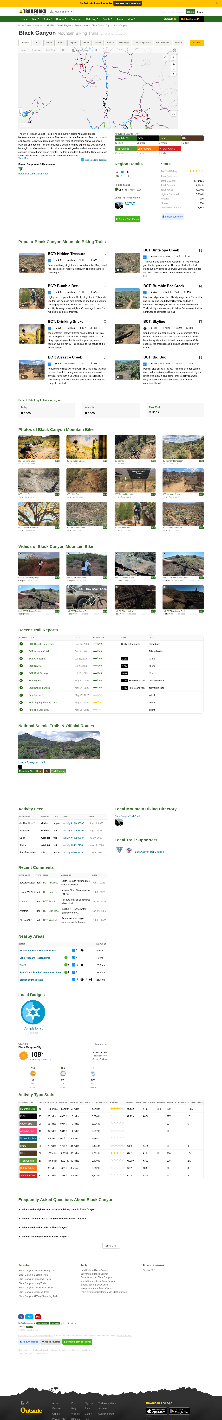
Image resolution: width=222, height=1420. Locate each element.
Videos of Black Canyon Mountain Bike (55, 546)
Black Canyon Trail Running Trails (36, 1287)
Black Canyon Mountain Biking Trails (37, 1270)
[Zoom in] (173, 64)
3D (173, 114)
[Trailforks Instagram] (26, 1402)
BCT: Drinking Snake (65, 321)
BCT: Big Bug (155, 357)
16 (25, 341)
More (130, 19)
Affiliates (102, 1408)
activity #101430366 (73, 823)
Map (34, 19)
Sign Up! (89, 1403)
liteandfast (154, 644)
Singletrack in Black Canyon (95, 1284)
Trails (47, 19)
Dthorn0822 (26, 920)
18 (121, 270)
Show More (111, 1245)
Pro (73, 1403)
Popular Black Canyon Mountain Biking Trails (62, 241)
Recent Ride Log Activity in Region (39, 400)
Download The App (159, 1403)
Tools (87, 1408)
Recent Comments (36, 867)
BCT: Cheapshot (37, 658)
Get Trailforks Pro (191, 19)
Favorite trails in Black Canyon (96, 1277)
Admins (21, 1326)
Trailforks (43, 1323)
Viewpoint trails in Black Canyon (97, 1288)
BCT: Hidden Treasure (66, 253)
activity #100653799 (73, 830)
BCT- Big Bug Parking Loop (43, 702)
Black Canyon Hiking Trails (32, 1283)
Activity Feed (31, 809)
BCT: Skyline (154, 321)
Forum (106, 1413)
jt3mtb (152, 658)
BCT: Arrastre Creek (65, 357)
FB (21, 1316)
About (55, 1403)
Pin (38, 1316)
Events (106, 19)
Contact (56, 1413)
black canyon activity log (29, 1335)
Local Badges (31, 994)
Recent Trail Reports (38, 630)
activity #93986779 (73, 852)
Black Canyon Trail (31, 762)
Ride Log (91, 19)
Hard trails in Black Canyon (94, 1270)
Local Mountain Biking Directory (146, 809)
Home (24, 19)
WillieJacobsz (27, 1323)
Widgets (75, 1413)
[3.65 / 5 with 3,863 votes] (196, 171)
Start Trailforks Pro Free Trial (127, 3)
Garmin (88, 1413)
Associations (107, 1403)
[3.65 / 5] (117, 1109)
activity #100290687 (73, 837)
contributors (70, 1323)
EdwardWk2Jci (156, 651)
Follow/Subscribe (173, 216)
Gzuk (22, 837)
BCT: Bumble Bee (63, 285)
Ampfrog (24, 910)
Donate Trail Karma (128, 219)
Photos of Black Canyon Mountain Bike (56, 429)
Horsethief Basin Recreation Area (38, 950)
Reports (75, 19)
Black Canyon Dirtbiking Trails (34, 1291)
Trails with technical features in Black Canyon (104, 1291)
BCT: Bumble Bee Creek (163, 285)
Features (57, 1408)
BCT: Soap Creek (78, 577)
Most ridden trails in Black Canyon (98, 1281)
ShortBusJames (28, 852)
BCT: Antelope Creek (161, 250)
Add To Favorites (52, 1341)
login (200, 12)
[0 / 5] (117, 1116)
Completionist (33, 1028)
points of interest (124, 1335)
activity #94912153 (73, 845)
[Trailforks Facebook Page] (22, 1402)
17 (121, 341)
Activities (120, 133)
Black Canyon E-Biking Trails (33, 1274)
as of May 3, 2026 (132, 189)
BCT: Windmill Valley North (56, 920)
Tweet (29, 1316)
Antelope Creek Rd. (39, 709)
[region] (98, 88)
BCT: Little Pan (24, 494)
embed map (47, 1335)
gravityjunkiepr (156, 680)
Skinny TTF (149, 1270)
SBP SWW (54, 1323)
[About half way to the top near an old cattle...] (38, 514)
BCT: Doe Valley (126, 611)
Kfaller (23, 845)
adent (152, 695)
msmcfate (25, 830)
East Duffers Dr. (37, 695)
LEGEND (20, 112)
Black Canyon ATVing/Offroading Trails (38, 1296)
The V (23, 965)
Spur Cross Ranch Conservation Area (40, 972)
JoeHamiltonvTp (28, 823)
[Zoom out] (173, 69)
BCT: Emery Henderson (173, 460)
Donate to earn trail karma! (78, 1341)
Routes (60, 19)
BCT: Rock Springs (31, 577)
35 (25, 270)
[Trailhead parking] (135, 480)
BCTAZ (30, 1327)
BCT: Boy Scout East (80, 611)
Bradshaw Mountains (31, 979)
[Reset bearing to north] (173, 73)
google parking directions (96, 159)
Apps (120, 19)
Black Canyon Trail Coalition (149, 851)
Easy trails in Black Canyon (94, 1273)
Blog (73, 1408)
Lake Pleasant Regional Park (35, 957)
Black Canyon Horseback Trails (35, 1278)
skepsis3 (24, 901)
